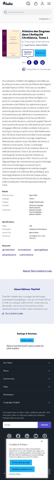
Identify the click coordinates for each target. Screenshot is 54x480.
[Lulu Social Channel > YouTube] (36, 436)
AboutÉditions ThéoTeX (27, 289)
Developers (8, 394)
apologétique (41, 249)
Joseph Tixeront (30, 45)
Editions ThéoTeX (41, 45)
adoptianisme (9, 254)
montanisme (24, 249)
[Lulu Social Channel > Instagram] (9, 436)
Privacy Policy (14, 474)
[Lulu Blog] (45, 436)
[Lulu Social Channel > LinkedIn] (27, 436)
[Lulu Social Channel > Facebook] (18, 436)
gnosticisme (8, 249)
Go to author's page (14, 313)
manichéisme (26, 254)
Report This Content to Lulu (37, 271)
